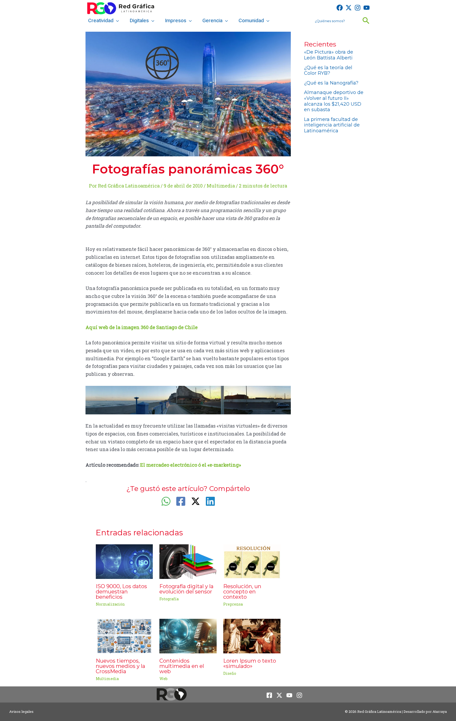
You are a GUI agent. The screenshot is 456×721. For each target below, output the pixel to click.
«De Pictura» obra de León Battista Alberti (328, 55)
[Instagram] (358, 8)
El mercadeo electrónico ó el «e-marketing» (190, 465)
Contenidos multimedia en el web (181, 666)
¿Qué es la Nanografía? (331, 83)
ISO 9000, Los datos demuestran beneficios (121, 591)
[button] (116, 21)
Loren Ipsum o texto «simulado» (249, 663)
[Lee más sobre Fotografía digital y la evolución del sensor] (188, 561)
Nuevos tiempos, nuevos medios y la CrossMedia (120, 666)
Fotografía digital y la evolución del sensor (186, 589)
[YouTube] (366, 8)
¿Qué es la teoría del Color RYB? (328, 70)
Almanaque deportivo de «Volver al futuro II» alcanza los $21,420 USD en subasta (333, 101)
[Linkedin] (210, 501)
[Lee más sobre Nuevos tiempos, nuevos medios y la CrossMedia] (124, 635)
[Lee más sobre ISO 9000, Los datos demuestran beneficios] (124, 561)
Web (163, 678)
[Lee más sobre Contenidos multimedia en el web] (188, 635)
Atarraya (440, 711)
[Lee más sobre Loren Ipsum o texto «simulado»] (252, 635)
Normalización (110, 604)
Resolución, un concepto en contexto (242, 591)
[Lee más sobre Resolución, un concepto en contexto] (252, 561)
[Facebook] (340, 8)
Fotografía (169, 598)
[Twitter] (349, 8)
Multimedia (221, 185)
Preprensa (233, 604)
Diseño (229, 673)
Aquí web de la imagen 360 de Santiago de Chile (142, 327)
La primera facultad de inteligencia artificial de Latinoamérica (332, 125)
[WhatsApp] (166, 501)
